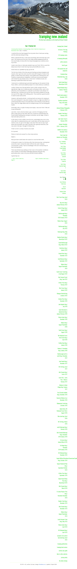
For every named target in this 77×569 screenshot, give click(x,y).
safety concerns (63, 62)
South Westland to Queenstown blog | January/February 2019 (62, 312)
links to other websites (62, 554)
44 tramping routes (62, 55)
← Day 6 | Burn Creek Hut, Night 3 (17, 159)
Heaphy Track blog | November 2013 (62, 502)
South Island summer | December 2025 (62, 96)
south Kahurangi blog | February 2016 (62, 428)
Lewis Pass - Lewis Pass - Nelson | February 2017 (63, 380)
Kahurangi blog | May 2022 (62, 233)
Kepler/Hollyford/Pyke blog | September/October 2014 (62, 467)
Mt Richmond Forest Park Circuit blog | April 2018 (62, 338)
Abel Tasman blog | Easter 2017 (63, 373)
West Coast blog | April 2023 (62, 198)
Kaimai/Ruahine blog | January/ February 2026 (62, 90)
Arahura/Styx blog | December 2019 (62, 300)
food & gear (64, 65)
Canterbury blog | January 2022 (63, 249)
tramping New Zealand (16, 49)
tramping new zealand (53, 36)
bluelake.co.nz (42, 564)
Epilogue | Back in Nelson (63, 192)
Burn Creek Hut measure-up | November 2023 (62, 137)
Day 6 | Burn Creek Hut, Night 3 (62, 172)
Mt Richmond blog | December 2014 (62, 454)
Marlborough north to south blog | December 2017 (62, 356)
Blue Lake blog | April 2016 (62, 417)
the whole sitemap (63, 561)
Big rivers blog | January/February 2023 (62, 204)
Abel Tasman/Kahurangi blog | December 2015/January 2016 (62, 435)
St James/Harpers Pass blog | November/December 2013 (62, 495)
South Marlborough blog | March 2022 (63, 244)
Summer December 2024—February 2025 (62, 125)
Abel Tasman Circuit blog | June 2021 (62, 278)
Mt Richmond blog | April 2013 (62, 531)
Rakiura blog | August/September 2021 (63, 266)
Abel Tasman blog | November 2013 (63, 507)
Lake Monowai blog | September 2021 (62, 260)
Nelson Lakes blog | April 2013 (62, 526)
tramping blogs (26, 49)
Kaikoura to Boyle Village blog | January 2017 (62, 387)
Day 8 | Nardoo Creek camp (63, 183)
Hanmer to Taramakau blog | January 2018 (62, 349)
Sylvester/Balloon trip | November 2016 (62, 399)
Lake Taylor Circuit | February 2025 (62, 120)
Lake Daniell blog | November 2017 (63, 362)
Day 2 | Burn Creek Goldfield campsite (63, 148)
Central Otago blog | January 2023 (62, 209)
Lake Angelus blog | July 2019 (63, 305)
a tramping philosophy (62, 58)
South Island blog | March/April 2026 (63, 83)
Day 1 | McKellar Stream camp (62, 142)
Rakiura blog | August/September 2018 (63, 325)
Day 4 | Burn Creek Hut (63, 160)
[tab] (67, 1)
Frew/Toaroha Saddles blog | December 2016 (62, 393)
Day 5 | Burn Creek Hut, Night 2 (62, 166)
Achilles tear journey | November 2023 (62, 131)
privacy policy (64, 557)
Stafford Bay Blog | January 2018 (63, 344)
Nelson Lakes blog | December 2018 (62, 318)
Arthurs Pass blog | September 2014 (63, 474)
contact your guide (63, 551)
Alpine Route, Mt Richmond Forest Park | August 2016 (62, 411)
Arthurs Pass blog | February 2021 (63, 284)
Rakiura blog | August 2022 (62, 222)
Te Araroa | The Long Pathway (62, 51)
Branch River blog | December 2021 (63, 254)
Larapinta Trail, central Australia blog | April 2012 (62, 538)
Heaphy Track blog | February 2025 (62, 114)
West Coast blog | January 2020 (63, 289)
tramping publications (62, 544)
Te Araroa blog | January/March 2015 (62, 441)
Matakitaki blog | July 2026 (62, 78)
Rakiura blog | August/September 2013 (63, 514)
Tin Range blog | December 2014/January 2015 (62, 447)
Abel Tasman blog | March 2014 (63, 487)
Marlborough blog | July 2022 (63, 227)
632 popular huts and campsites (62, 70)
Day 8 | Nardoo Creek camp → (43, 158)
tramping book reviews (62, 547)
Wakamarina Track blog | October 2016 (62, 404)
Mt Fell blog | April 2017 (63, 368)
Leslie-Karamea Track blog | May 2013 (62, 520)
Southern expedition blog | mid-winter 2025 (62, 102)
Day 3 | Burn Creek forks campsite (63, 154)
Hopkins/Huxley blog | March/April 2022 (62, 238)
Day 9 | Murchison (64, 187)
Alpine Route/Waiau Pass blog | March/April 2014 (62, 481)
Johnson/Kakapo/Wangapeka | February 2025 (63, 109)
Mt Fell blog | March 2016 (62, 423)
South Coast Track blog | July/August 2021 (62, 273)
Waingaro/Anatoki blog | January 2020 (62, 294)
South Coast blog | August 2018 (63, 331)
